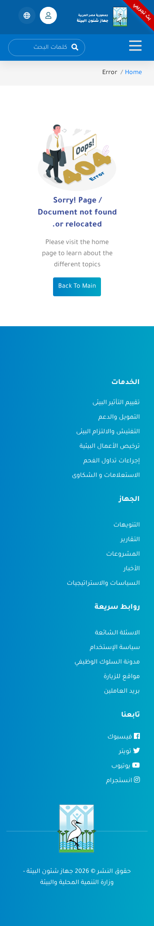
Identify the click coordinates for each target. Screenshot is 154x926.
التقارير (130, 540)
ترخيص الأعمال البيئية (110, 447)
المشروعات (123, 554)
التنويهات (126, 525)
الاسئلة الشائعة (117, 633)
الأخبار (132, 569)
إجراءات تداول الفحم (111, 461)
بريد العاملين (122, 691)
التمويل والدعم (119, 417)
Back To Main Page (77, 296)
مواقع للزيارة (122, 677)
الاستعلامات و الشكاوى (106, 476)
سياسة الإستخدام (115, 648)
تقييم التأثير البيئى (116, 403)
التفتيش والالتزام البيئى (108, 432)
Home (133, 73)
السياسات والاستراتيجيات (103, 584)
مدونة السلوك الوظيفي (107, 662)
